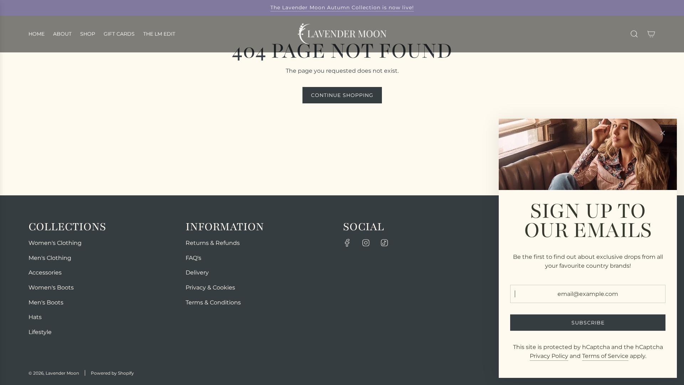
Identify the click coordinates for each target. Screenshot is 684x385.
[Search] (634, 33)
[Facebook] (347, 242)
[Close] (662, 133)
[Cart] (651, 33)
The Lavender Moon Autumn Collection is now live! (342, 7)
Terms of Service (605, 356)
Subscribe (588, 322)
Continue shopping (342, 95)
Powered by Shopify (112, 373)
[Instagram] (365, 242)
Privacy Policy (549, 356)
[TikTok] (384, 242)
